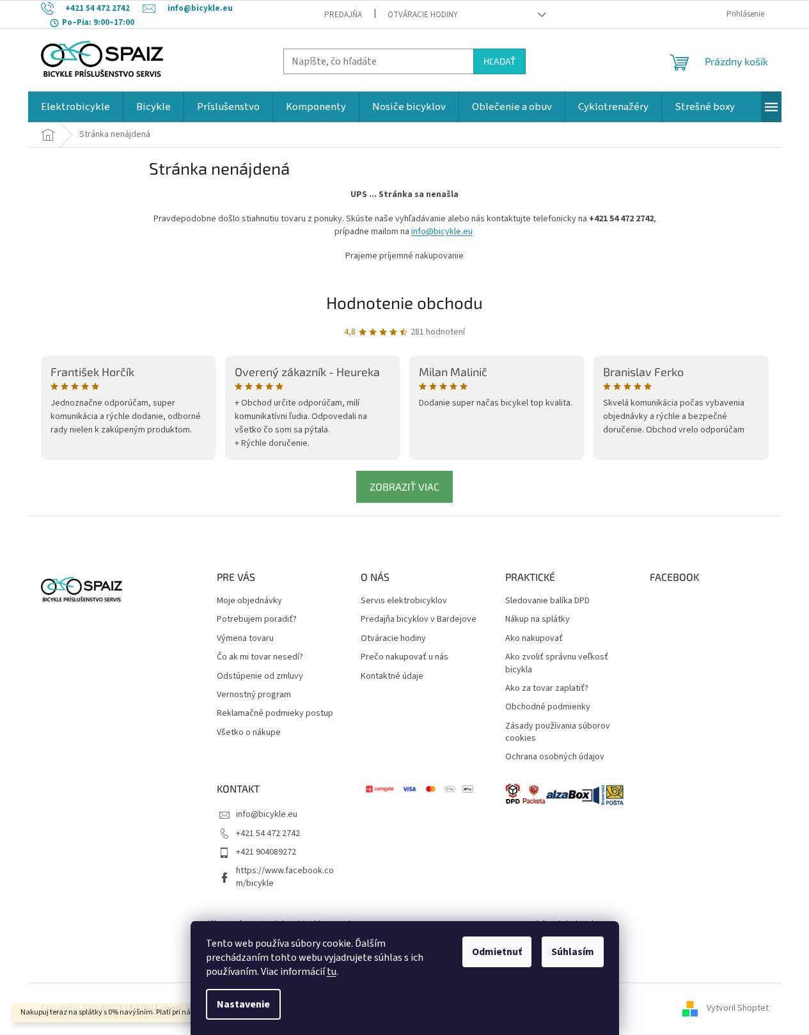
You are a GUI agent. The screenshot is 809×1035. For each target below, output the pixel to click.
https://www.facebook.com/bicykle (285, 876)
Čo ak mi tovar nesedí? (260, 657)
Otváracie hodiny (423, 14)
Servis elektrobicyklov (404, 601)
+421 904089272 (266, 852)
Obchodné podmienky (547, 707)
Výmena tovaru (245, 639)
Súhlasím (572, 952)
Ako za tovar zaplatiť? (546, 689)
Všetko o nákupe (249, 733)
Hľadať (499, 61)
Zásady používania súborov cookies (557, 732)
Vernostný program (254, 695)
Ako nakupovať (534, 639)
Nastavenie (243, 1004)
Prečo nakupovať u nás (404, 657)
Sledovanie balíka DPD (547, 601)
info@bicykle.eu (442, 231)
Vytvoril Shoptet (738, 1008)
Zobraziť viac (404, 486)
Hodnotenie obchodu (404, 302)
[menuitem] (75, 106)
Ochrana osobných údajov (554, 757)
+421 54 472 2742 (268, 833)
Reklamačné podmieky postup (275, 713)
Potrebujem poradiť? (257, 619)
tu (331, 972)
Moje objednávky (249, 601)
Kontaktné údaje (392, 676)
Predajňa (343, 14)
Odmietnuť (497, 952)
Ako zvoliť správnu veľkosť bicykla (556, 663)
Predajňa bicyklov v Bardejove (418, 619)
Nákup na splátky (537, 619)
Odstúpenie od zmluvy (260, 676)
